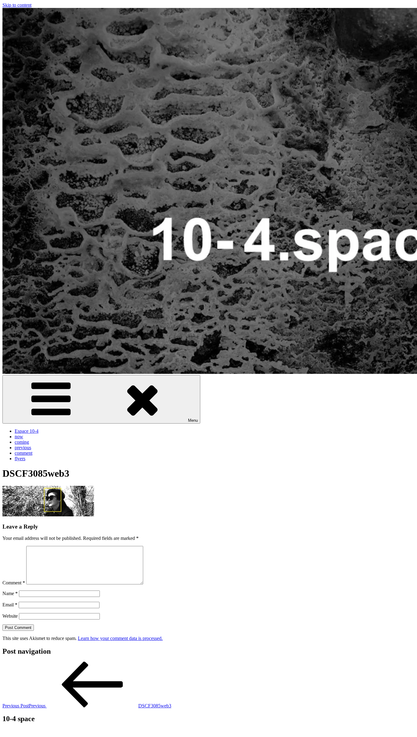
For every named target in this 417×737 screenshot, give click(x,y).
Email (9, 604)
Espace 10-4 (26, 431)
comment (23, 453)
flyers (20, 458)
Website (10, 616)
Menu (193, 420)
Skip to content (16, 5)
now (19, 436)
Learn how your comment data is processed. (120, 638)
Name (10, 593)
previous (23, 447)
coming (22, 442)
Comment (13, 582)
